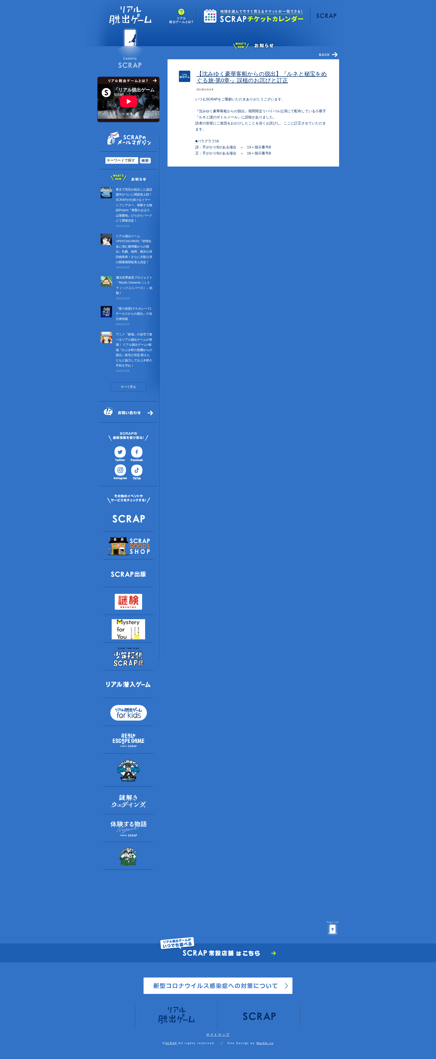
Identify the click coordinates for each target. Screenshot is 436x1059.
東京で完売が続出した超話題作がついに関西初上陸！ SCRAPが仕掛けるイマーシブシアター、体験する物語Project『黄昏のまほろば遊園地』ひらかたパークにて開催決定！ (134, 205)
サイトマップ (218, 1035)
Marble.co (265, 1043)
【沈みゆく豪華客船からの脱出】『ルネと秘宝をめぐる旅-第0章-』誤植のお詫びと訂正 (262, 77)
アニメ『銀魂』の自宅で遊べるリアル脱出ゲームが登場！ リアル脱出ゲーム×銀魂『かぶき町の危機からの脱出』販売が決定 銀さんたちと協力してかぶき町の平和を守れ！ (134, 350)
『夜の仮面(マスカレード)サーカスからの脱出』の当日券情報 (134, 314)
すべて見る (128, 387)
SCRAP (171, 1043)
